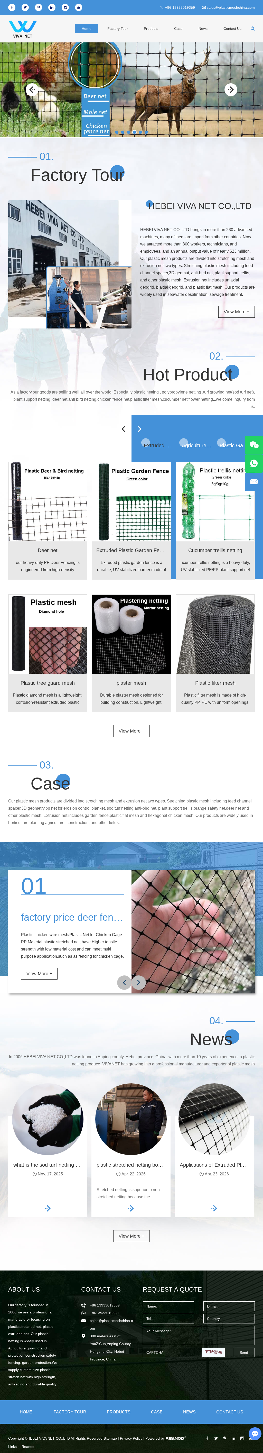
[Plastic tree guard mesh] (47, 634)
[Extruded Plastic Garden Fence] (131, 501)
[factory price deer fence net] (193, 931)
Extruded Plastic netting (159, 445)
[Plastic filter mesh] (215, 634)
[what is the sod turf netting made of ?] (47, 1119)
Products (152, 28)
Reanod (28, 1447)
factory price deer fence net (83, 917)
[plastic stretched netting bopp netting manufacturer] (131, 1119)
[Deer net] (47, 501)
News (203, 28)
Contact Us (232, 28)
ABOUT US (22, 1289)
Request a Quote (170, 1289)
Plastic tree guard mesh (48, 683)
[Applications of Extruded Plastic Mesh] (214, 1119)
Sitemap (110, 1438)
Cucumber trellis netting (215, 550)
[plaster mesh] (131, 634)
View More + (237, 311)
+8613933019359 (104, 1313)
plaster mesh (131, 683)
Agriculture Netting (197, 445)
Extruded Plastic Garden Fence (132, 550)
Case (179, 28)
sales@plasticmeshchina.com (231, 7)
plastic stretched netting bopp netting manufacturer (155, 1165)
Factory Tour (118, 28)
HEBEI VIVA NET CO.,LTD (198, 205)
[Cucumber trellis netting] (215, 501)
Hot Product (187, 374)
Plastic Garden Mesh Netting (235, 445)
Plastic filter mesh (215, 683)
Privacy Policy (131, 1438)
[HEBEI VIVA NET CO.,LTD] (22, 29)
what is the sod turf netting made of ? (56, 1165)
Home (87, 28)
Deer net (48, 550)
